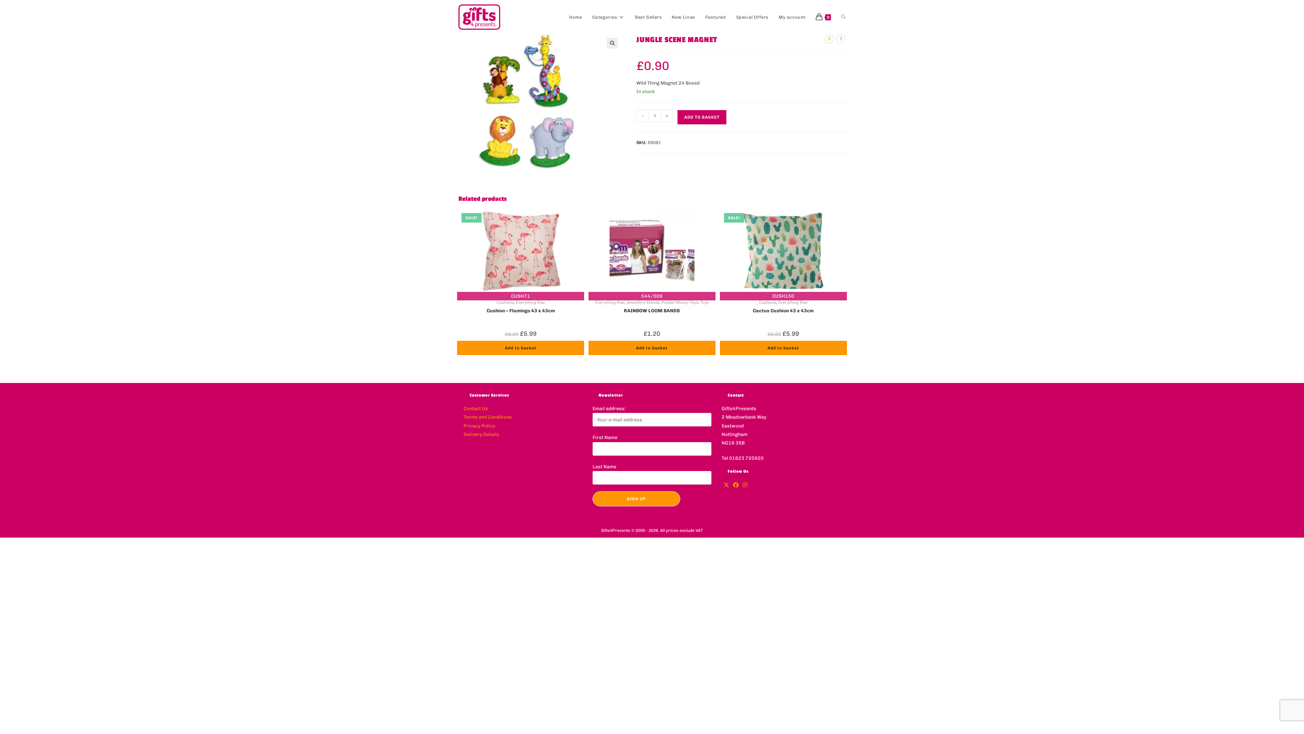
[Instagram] (745, 485)
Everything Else (530, 302)
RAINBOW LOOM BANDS (652, 311)
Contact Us (476, 409)
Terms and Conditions (488, 417)
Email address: (609, 409)
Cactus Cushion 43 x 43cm (783, 311)
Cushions (505, 302)
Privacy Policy (479, 426)
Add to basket (702, 117)
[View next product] (841, 39)
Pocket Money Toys (680, 302)
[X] (726, 485)
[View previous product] (829, 39)
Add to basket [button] (521, 348)
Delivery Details (481, 434)
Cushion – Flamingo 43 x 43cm (521, 311)
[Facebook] (736, 485)
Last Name (604, 467)
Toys (704, 302)
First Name (605, 437)
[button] (612, 43)
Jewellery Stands (643, 302)
